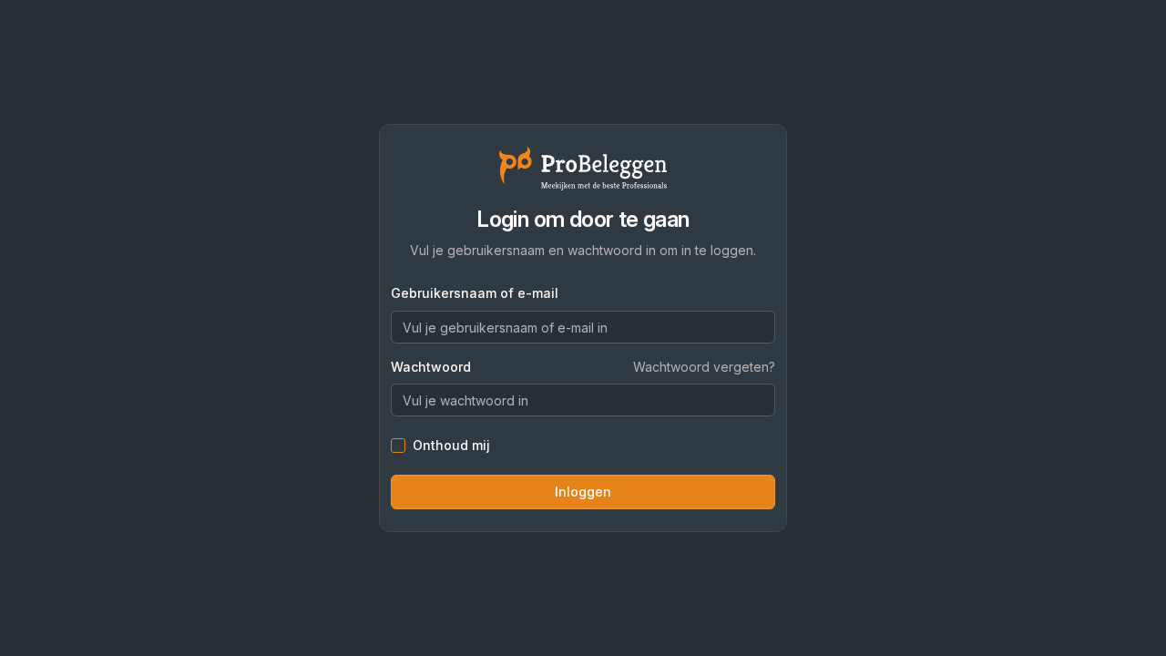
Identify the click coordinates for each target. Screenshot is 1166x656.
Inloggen (583, 491)
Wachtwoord (431, 367)
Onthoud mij (451, 445)
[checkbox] (398, 445)
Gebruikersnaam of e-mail (474, 293)
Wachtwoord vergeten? (704, 366)
